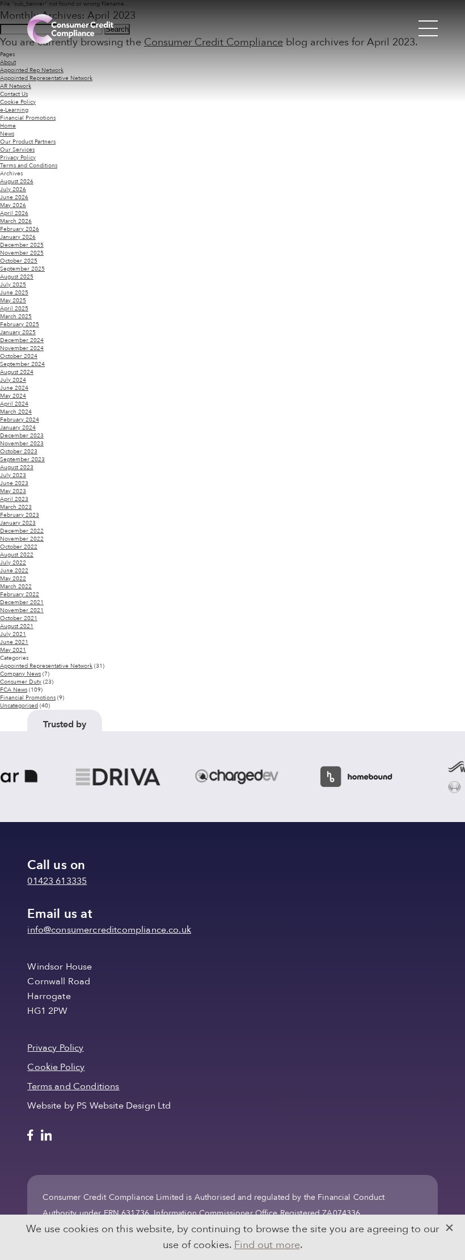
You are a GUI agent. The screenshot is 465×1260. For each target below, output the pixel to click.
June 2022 (14, 571)
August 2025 (16, 277)
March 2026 (16, 221)
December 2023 (22, 436)
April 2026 (14, 213)
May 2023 (13, 491)
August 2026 (16, 182)
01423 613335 (57, 881)
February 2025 (19, 324)
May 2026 (13, 205)
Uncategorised (19, 706)
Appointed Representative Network (46, 666)
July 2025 (13, 285)
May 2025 (13, 301)
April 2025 (14, 309)
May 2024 (13, 396)
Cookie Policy (18, 102)
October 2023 (18, 452)
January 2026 (18, 237)
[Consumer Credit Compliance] (70, 29)
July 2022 (13, 563)
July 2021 (13, 634)
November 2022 (22, 539)
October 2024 (18, 356)
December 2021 (22, 602)
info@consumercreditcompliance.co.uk (109, 930)
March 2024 (16, 412)
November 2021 (22, 610)
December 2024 (22, 340)
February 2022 (19, 595)
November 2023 (22, 444)
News (7, 134)
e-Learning (14, 110)
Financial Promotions (28, 118)
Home (8, 126)
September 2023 (22, 459)
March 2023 (16, 507)
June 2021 (14, 642)
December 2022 (22, 531)
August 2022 (16, 555)
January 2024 (18, 428)
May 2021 (13, 650)
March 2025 (16, 317)
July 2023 (13, 475)
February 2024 (19, 420)
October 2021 (18, 618)
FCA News (13, 690)
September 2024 (22, 364)
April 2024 (14, 404)
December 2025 (22, 245)
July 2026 (13, 189)
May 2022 (13, 579)
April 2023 (14, 499)
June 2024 (14, 388)
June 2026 (14, 197)
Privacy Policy (18, 158)
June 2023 (14, 483)
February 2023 (19, 515)
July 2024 (13, 380)
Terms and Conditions (28, 166)
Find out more (267, 1245)
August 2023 (16, 467)
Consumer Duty (20, 682)
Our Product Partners (28, 142)
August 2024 (16, 372)
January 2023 (18, 523)
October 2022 (18, 547)
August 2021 (16, 626)
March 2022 (16, 587)
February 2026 (19, 229)
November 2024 (22, 348)
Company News (20, 674)
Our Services (17, 150)
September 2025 (22, 269)
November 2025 (22, 253)
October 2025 (18, 261)
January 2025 (18, 332)
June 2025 (14, 293)
